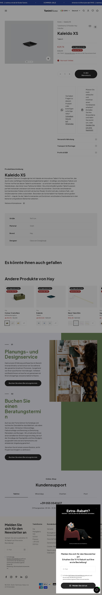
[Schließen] (96, 508)
